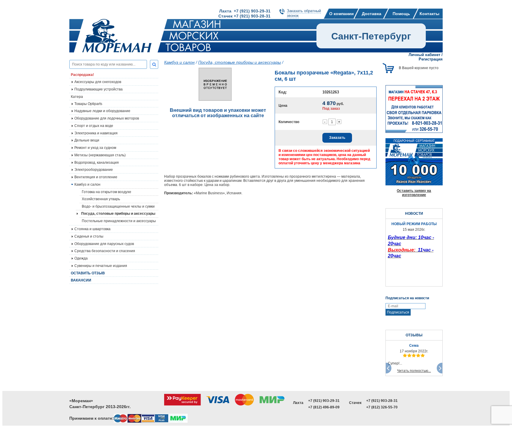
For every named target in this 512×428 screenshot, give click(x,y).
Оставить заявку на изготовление (414, 193)
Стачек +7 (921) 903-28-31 (244, 16)
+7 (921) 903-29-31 (324, 401)
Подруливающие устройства (98, 89)
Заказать (337, 138)
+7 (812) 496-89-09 (324, 407)
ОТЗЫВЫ (414, 335)
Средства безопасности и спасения (104, 251)
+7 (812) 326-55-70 (382, 407)
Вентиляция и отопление (95, 177)
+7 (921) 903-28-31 (382, 401)
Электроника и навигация (96, 133)
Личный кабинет (424, 54)
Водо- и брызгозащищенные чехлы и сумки (118, 206)
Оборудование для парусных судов (104, 244)
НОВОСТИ (414, 213)
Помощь (401, 13)
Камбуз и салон (179, 62)
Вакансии (81, 280)
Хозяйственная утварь (101, 199)
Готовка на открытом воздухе (106, 192)
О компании (341, 13)
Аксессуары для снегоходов (97, 82)
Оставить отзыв (88, 273)
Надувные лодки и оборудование (102, 111)
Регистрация (431, 59)
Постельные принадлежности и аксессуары (119, 221)
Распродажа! (82, 75)
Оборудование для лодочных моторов (106, 118)
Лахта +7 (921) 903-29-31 (245, 11)
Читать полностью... (414, 371)
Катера (77, 97)
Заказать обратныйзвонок (304, 13)
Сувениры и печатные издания (100, 266)
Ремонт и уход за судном (95, 148)
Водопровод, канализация (96, 162)
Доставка (371, 13)
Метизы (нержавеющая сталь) (100, 155)
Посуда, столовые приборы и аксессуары (118, 213)
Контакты (429, 13)
